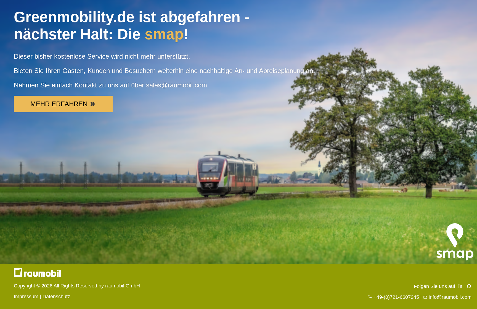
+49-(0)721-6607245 (396, 297)
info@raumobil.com (450, 297)
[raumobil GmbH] (37, 275)
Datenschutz (56, 296)
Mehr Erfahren (59, 104)
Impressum (26, 296)
